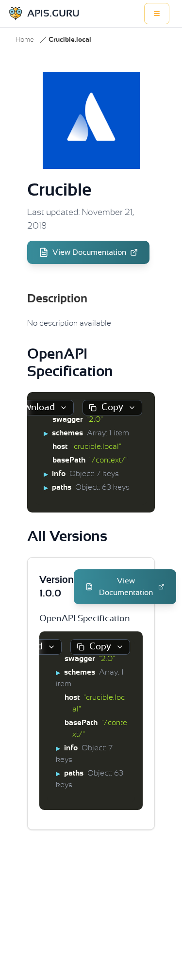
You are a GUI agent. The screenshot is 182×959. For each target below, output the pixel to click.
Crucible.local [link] (70, 39)
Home (25, 39)
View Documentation (89, 252)
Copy (112, 407)
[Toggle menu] (156, 13)
